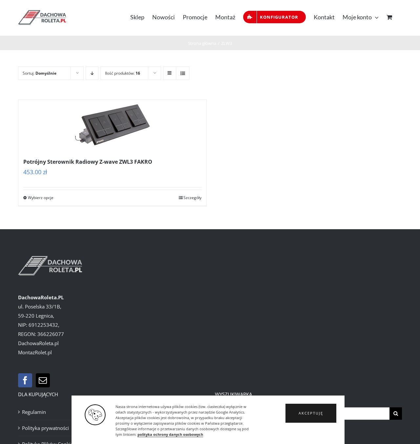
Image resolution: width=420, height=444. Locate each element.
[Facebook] (25, 380)
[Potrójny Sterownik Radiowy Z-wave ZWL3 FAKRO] (112, 125)
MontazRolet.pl (35, 352)
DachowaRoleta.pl (38, 343)
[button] (310, 413)
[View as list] (182, 73)
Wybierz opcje (40, 197)
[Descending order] (92, 73)
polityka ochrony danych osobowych (170, 434)
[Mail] (43, 380)
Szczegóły (192, 197)
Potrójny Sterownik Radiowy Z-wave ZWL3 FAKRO (87, 161)
